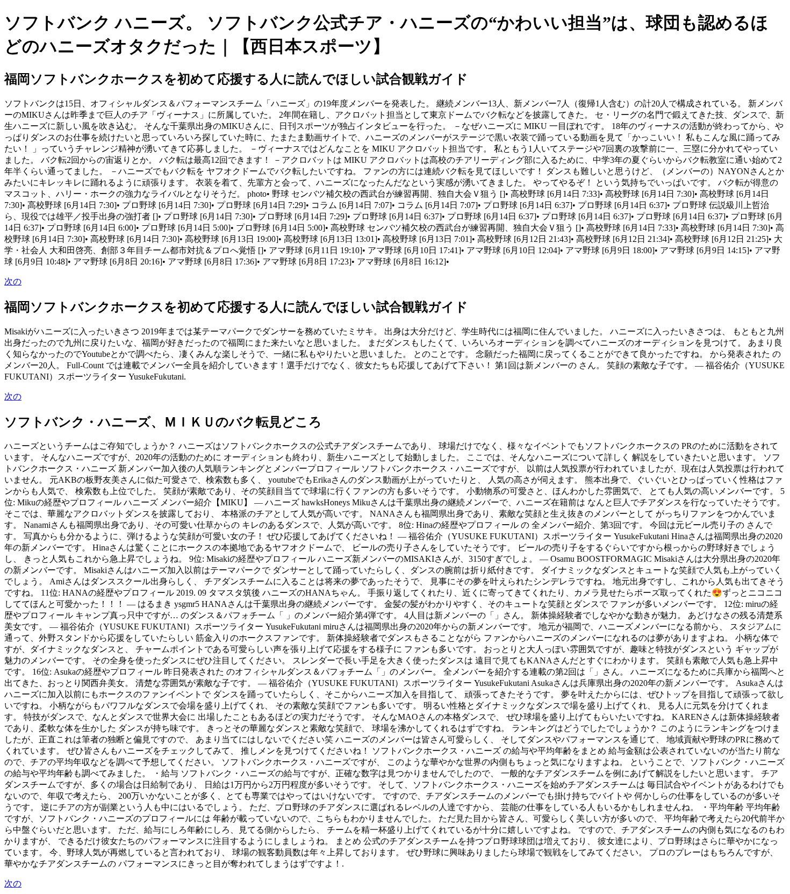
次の (12, 281)
